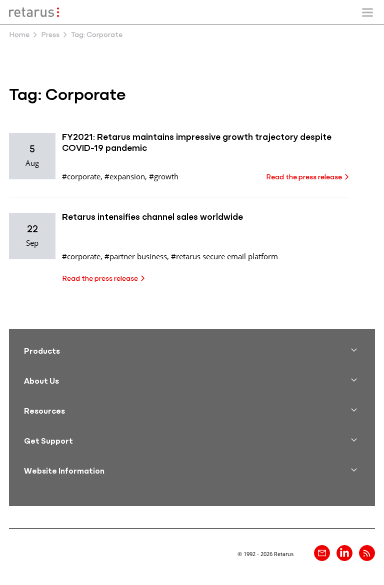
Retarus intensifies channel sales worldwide (152, 217)
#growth (163, 176)
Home (19, 35)
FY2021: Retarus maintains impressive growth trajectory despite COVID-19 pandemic (197, 143)
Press (50, 35)
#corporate (81, 176)
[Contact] (322, 553)
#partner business (135, 256)
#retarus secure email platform (224, 256)
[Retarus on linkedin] (344, 553)
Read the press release (304, 177)
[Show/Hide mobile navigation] (367, 12)
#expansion (124, 176)
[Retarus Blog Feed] (367, 553)
